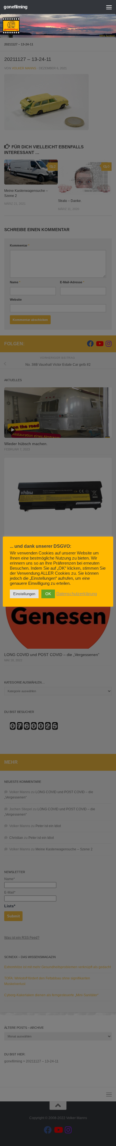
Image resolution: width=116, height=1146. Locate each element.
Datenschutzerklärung (76, 594)
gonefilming (16, 6)
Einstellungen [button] (24, 594)
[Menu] (109, 7)
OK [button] (48, 594)
